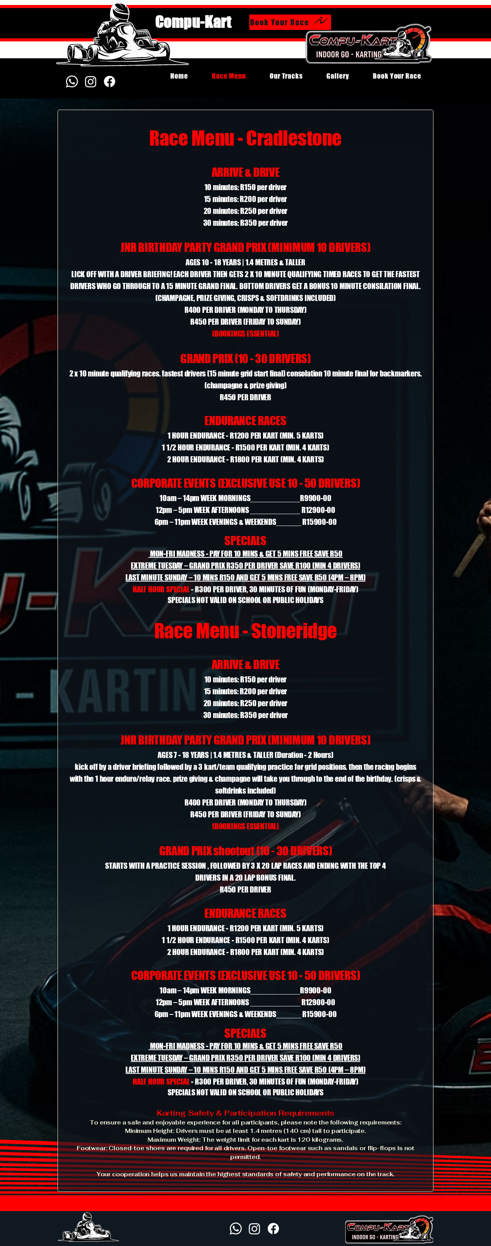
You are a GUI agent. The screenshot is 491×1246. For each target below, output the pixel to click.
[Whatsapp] (71, 81)
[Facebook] (109, 81)
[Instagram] (90, 81)
